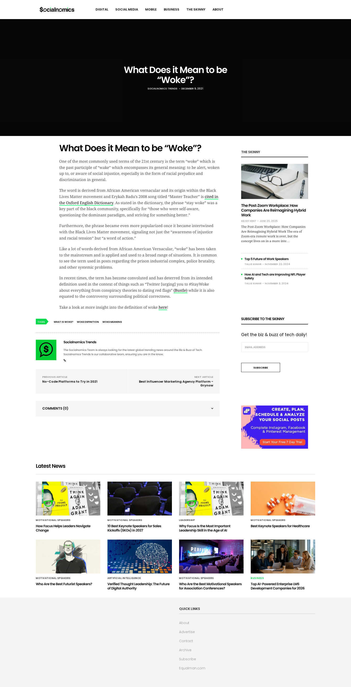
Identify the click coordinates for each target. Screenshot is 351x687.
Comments (55, 408)
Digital (102, 9)
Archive (185, 650)
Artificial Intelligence (124, 578)
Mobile (151, 9)
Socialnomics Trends (162, 88)
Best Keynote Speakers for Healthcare (280, 526)
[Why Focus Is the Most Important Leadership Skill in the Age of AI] (211, 498)
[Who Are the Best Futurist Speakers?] (68, 556)
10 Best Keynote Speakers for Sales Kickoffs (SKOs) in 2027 (134, 528)
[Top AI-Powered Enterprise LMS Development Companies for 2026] (283, 556)
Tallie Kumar (253, 264)
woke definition (88, 322)
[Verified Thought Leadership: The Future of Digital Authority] (139, 556)
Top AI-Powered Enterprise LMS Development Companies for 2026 (277, 586)
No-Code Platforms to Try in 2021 (69, 381)
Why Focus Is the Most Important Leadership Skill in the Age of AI (204, 528)
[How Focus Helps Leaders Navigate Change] (68, 498)
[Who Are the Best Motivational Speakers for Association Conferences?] (211, 556)
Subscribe (187, 659)
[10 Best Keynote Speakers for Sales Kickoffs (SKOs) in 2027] (139, 498)
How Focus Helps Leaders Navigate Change (63, 528)
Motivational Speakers (53, 520)
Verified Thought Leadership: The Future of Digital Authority (138, 586)
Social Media (126, 9)
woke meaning (112, 322)
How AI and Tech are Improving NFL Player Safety (275, 276)
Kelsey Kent (248, 221)
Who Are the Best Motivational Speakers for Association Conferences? (210, 586)
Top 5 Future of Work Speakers (267, 259)
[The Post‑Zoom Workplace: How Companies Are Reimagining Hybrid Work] (274, 181)
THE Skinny (195, 9)
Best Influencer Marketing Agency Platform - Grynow (176, 383)
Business (171, 9)
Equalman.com (192, 668)
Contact (186, 641)
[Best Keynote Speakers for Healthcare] (283, 498)
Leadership (187, 520)
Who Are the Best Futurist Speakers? (64, 584)
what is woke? (63, 322)
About (218, 9)
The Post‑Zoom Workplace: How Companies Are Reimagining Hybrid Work (273, 210)
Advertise (187, 632)
